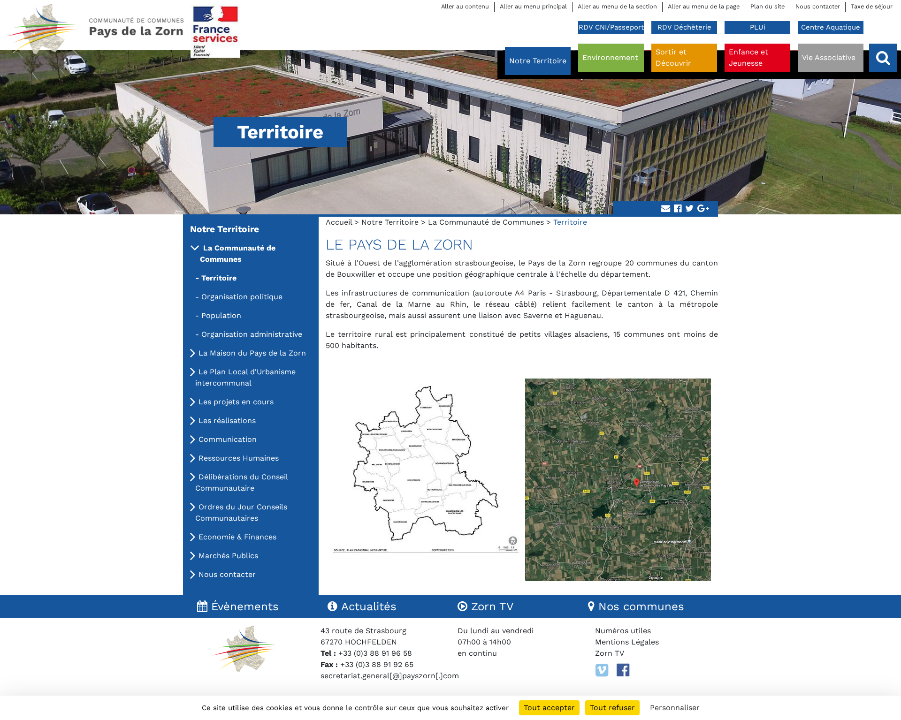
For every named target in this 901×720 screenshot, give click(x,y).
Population (221, 315)
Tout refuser (612, 707)
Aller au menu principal (533, 6)
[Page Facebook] (623, 670)
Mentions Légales (627, 641)
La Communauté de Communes (486, 222)
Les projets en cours (236, 401)
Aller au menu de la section (617, 6)
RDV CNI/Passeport (611, 27)
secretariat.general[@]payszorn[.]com (390, 675)
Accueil (339, 222)
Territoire (219, 277)
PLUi (757, 27)
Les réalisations (227, 420)
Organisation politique (242, 296)
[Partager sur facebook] (677, 209)
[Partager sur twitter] (689, 209)
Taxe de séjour (872, 6)
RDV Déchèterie (684, 27)
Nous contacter (817, 6)
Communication (228, 439)
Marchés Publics (228, 555)
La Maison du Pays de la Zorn (252, 353)
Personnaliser (675, 707)
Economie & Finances (237, 536)
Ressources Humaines (239, 458)
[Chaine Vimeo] (602, 670)
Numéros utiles (623, 630)
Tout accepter (549, 707)
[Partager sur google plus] (703, 209)
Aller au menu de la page (704, 6)
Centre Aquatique (830, 27)
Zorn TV (609, 653)
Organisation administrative (251, 334)
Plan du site (767, 6)
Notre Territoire (390, 222)
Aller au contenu (465, 6)
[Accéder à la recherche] (883, 58)
